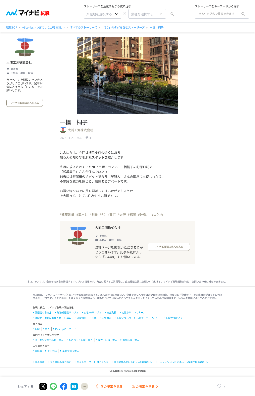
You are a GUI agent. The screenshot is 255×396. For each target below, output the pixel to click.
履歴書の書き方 (43, 312)
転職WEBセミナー (175, 318)
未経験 (38, 351)
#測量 (94, 214)
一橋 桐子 (157, 27)
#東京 (112, 214)
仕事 (94, 318)
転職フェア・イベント (148, 318)
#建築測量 (67, 214)
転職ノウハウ (124, 318)
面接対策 (106, 318)
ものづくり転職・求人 (81, 340)
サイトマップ (84, 362)
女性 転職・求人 (107, 340)
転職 (37, 329)
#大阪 (122, 214)
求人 (47, 329)
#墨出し (82, 214)
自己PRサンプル (92, 312)
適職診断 (81, 318)
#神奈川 (143, 214)
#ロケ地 (157, 214)
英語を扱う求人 (70, 351)
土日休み (52, 351)
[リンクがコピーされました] (84, 386)
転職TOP (11, 27)
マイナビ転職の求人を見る (24, 102)
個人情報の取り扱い (60, 362)
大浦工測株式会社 (19, 62)
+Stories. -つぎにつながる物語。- (43, 27)
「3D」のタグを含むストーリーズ (123, 27)
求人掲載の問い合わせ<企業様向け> (133, 362)
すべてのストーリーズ (83, 27)
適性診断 (126, 312)
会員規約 (39, 362)
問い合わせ (102, 362)
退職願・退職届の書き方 (48, 318)
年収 (69, 318)
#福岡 (132, 214)
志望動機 (111, 312)
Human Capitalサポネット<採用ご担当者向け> (183, 362)
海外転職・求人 (131, 340)
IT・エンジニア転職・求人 (49, 340)
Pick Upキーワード (65, 329)
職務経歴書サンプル (67, 312)
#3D (103, 214)
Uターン (141, 312)
